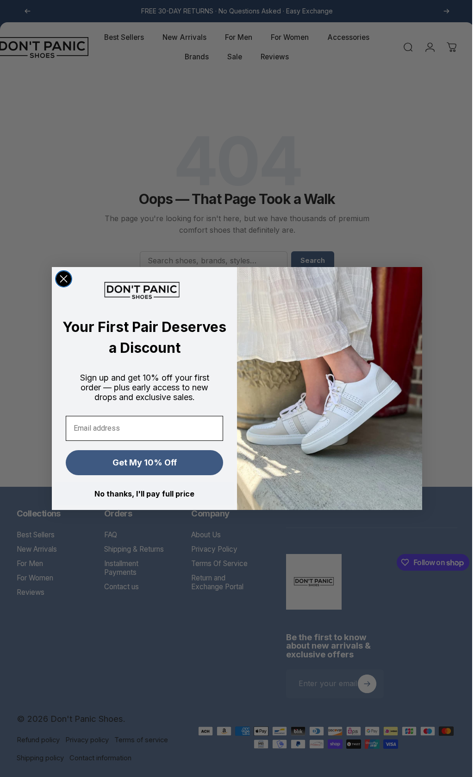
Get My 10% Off (141, 462)
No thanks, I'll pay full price (141, 493)
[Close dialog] (60, 279)
